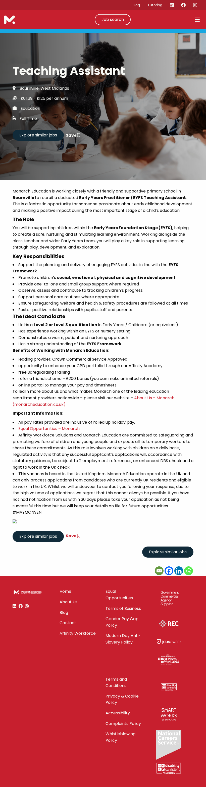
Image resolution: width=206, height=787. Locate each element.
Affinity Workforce (78, 633)
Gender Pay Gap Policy (122, 622)
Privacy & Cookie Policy (122, 699)
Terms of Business (123, 608)
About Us (68, 602)
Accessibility (118, 713)
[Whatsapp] (188, 570)
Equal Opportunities (119, 594)
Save (71, 135)
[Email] (159, 570)
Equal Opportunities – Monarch (49, 428)
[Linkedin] (178, 570)
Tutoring (154, 5)
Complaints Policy (123, 723)
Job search (112, 19)
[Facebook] (169, 570)
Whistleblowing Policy (120, 737)
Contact (68, 623)
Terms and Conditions (116, 682)
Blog (136, 5)
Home (65, 591)
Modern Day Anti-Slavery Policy (123, 639)
